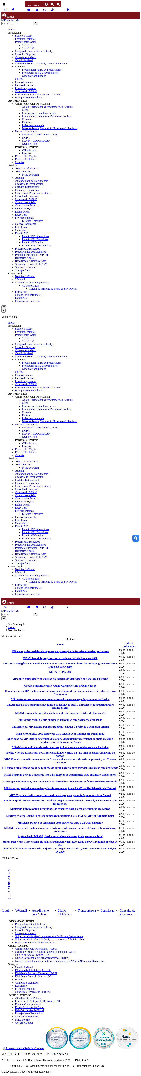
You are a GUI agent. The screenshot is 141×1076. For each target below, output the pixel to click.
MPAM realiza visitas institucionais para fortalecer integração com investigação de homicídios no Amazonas (60, 829)
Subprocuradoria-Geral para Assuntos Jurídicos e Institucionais (49, 936)
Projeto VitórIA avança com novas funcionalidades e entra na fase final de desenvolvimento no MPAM (60, 754)
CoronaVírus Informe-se (28, 294)
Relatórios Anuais (24, 257)
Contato (5, 1065)
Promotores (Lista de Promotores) (40, 72)
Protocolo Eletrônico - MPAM (31, 254)
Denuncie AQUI (24, 208)
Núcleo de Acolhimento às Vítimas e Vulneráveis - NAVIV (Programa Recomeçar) (60, 961)
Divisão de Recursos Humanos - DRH (36, 973)
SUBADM (28, 48)
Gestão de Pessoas (25, 85)
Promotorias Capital (26, 156)
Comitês (19, 162)
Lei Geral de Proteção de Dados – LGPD (37, 94)
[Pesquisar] (35, 23)
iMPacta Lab (29, 149)
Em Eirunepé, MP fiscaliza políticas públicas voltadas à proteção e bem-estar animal (60, 726)
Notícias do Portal (25, 276)
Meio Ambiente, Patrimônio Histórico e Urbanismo (49, 128)
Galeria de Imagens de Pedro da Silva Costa (53, 288)
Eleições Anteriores (32, 220)
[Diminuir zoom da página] (58, 4)
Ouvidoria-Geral (24, 60)
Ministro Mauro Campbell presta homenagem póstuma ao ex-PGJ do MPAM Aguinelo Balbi (60, 815)
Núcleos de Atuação (26, 131)
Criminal (26, 119)
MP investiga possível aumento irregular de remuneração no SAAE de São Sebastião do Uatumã (60, 788)
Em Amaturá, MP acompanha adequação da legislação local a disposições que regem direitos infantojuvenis (60, 706)
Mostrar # (7, 636)
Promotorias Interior (26, 159)
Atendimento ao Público (40, 912)
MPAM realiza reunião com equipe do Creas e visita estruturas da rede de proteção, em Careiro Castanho (60, 761)
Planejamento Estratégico (28, 97)
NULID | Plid (29, 143)
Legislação (21, 227)
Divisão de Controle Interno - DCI (33, 976)
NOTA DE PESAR (60, 671)
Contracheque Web (25, 202)
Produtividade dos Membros (30, 251)
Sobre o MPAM (23, 35)
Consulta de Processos (127, 912)
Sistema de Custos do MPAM (31, 264)
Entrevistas (21, 291)
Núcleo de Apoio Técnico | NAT (39, 134)
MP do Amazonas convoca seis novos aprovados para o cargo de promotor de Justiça (60, 699)
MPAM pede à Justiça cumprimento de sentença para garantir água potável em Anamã (60, 795)
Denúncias (21, 297)
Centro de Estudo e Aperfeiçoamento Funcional (41, 63)
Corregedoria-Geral (25, 57)
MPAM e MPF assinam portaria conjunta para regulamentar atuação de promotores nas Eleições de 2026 (60, 850)
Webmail (20, 279)
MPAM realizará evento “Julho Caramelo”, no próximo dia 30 (60, 685)
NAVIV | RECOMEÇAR (36, 140)
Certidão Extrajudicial (27, 186)
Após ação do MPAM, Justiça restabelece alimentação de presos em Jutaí (60, 836)
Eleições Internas (24, 217)
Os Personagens (30, 285)
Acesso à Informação (26, 168)
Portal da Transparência (28, 1004)
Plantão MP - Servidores (35, 239)
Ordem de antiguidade (34, 75)
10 (9, 894)
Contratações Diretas (26, 205)
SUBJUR (27, 44)
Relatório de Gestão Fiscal (29, 1010)
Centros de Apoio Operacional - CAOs (36, 948)
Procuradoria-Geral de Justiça (31, 924)
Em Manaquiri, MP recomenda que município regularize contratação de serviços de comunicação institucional (60, 802)
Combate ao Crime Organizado (39, 112)
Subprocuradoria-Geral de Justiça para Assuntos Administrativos (50, 939)
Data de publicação (129, 645)
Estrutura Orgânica (25, 38)
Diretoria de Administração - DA (33, 970)
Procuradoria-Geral (25, 41)
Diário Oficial (22, 211)
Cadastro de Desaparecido (29, 183)
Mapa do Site (22, 1019)
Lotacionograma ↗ (25, 88)
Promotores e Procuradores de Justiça (35, 942)
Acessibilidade (23, 171)
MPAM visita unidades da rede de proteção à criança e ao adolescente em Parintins (60, 747)
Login (6, 910)
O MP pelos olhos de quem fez (31, 282)
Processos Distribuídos (27, 248)
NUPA (26, 137)
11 (9, 897)
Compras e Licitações (27, 190)
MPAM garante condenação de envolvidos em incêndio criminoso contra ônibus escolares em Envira (60, 781)
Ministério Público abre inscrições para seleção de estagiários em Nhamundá (60, 733)
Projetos (26, 153)
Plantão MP (21, 233)
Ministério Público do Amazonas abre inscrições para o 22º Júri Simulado (60, 822)
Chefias (19, 78)
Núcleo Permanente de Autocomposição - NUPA (41, 957)
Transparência (22, 270)
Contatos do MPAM (26, 91)
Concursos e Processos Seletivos (32, 193)
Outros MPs (21, 230)
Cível (25, 109)
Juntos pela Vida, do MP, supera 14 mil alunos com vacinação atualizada (60, 719)
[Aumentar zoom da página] (52, 4)
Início (11, 29)
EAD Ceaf (21, 214)
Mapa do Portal (30, 174)
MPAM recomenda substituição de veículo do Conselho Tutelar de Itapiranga (60, 713)
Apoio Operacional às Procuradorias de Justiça (47, 106)
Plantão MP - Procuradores (36, 245)
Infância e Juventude (33, 125)
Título (60, 644)
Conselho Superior (25, 54)
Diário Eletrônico (64, 912)
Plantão (19, 979)
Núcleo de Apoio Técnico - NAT (33, 954)
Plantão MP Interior (32, 242)
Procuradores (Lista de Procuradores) (42, 69)
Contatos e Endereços (27, 1016)
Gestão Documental (26, 223)
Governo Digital (24, 1022)
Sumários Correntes (25, 267)
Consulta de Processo (26, 196)
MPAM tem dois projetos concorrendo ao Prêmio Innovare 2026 (60, 658)
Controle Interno (24, 81)
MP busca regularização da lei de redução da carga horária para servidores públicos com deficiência (60, 767)
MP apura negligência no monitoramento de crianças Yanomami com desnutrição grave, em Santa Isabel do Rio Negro (60, 665)
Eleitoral (26, 122)
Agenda (19, 177)
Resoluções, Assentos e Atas (30, 260)
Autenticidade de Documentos (31, 180)
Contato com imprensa (27, 301)
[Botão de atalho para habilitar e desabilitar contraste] (46, 4)
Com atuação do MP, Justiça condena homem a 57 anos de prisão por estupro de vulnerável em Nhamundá (60, 692)
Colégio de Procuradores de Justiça (34, 51)
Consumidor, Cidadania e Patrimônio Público (46, 116)
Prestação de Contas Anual (29, 1007)
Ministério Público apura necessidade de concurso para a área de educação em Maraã (60, 808)
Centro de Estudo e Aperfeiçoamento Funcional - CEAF (45, 951)
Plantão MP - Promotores (35, 236)
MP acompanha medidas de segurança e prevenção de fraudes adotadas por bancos (60, 651)
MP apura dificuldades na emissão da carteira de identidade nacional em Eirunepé (60, 678)
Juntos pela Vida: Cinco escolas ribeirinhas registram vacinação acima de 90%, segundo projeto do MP (60, 843)
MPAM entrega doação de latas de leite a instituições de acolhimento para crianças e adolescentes (60, 774)
